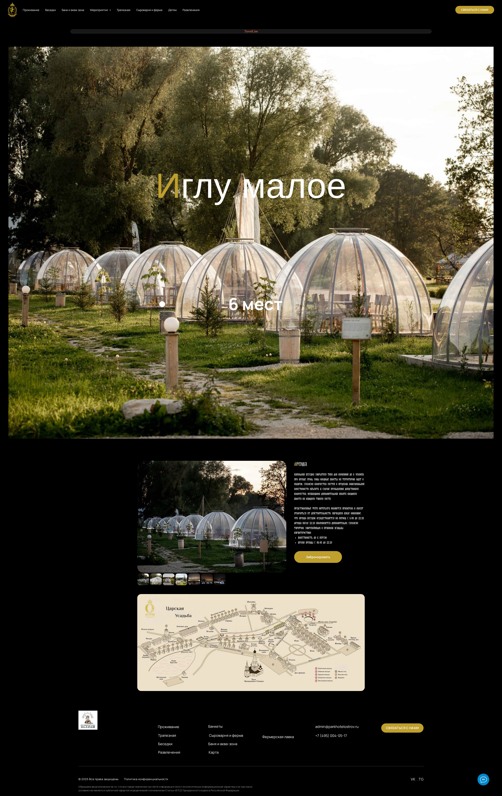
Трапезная (123, 10)
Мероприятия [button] (99, 10)
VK (413, 779)
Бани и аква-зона (73, 10)
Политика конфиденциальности (146, 779)
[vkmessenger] (445, 10)
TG (421, 779)
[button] (474, 10)
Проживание (31, 10)
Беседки (50, 10)
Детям (172, 10)
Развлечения (191, 10)
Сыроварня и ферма (149, 10)
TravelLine (251, 31)
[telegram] (437, 10)
